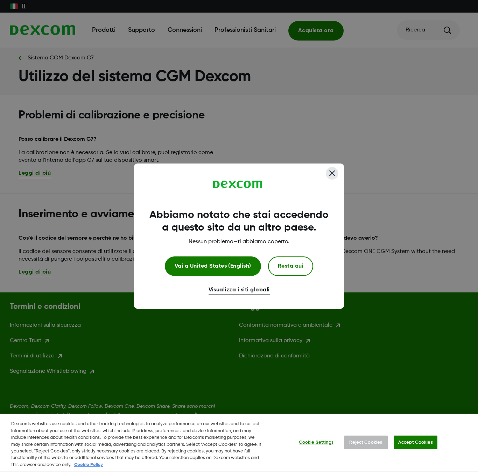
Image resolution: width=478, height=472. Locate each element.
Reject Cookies (365, 442)
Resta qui (290, 266)
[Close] (332, 173)
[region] (239, 443)
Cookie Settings (316, 442)
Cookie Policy (88, 465)
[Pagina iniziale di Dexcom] (237, 184)
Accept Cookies (415, 442)
